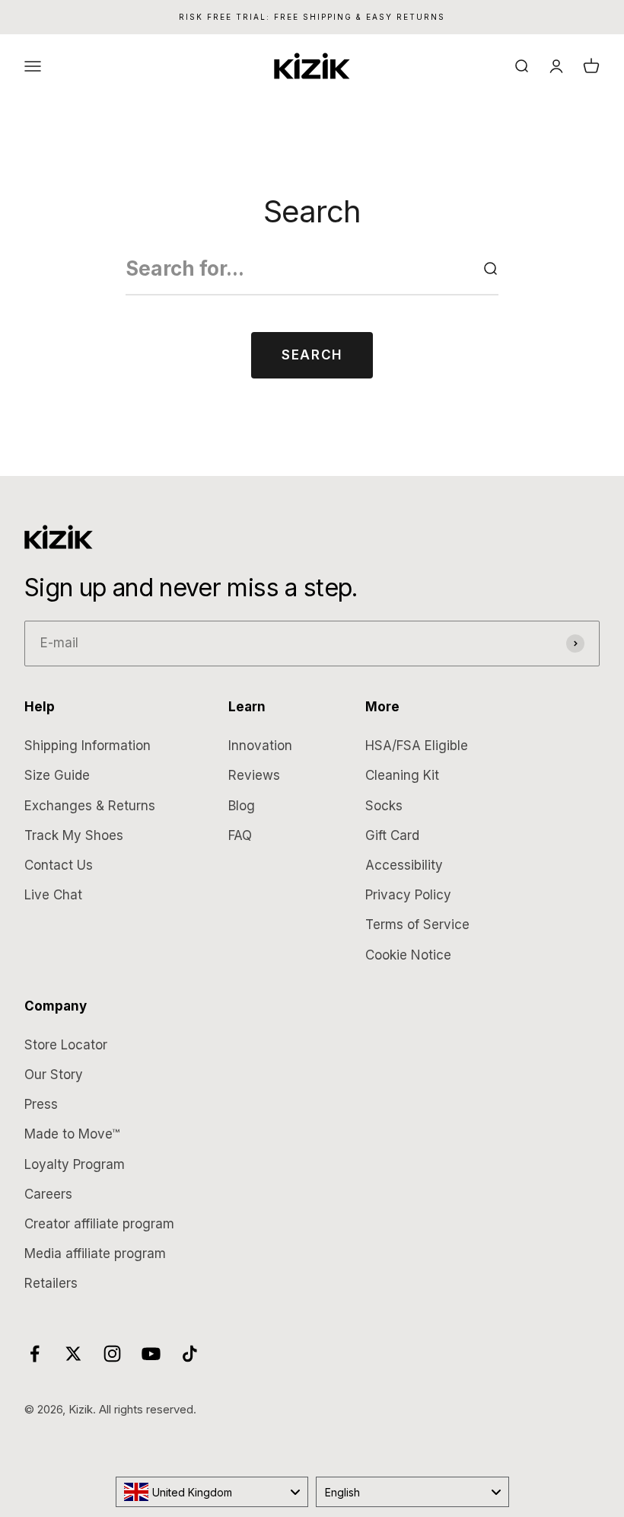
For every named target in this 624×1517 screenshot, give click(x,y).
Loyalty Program (74, 1164)
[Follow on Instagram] (112, 1353)
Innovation (260, 745)
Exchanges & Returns (89, 805)
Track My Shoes (73, 835)
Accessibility (404, 865)
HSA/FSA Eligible (416, 745)
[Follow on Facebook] (34, 1353)
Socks (384, 805)
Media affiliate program (95, 1253)
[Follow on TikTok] (190, 1353)
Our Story (53, 1074)
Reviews (254, 775)
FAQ (240, 835)
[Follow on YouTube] (151, 1353)
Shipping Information (87, 745)
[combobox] (212, 1492)
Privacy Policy (408, 894)
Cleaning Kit (402, 775)
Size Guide (57, 775)
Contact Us (58, 865)
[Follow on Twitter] (73, 1353)
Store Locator (65, 1044)
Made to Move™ (71, 1134)
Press (41, 1104)
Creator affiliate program (99, 1223)
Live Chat (53, 894)
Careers (48, 1194)
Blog (241, 805)
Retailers (51, 1283)
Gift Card (392, 835)
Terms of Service (417, 924)
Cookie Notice (408, 955)
